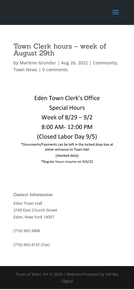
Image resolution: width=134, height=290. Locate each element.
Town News (25, 69)
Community (105, 63)
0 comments (55, 69)
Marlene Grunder (38, 63)
